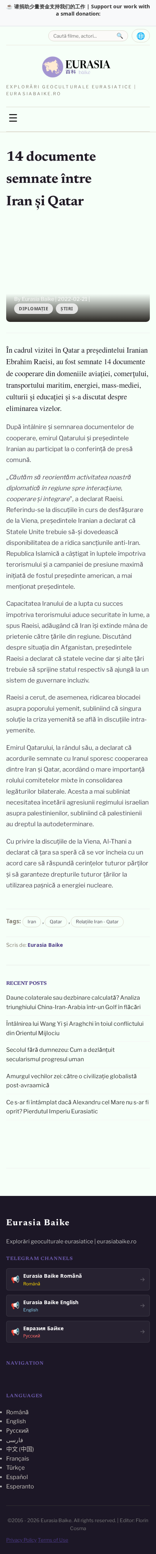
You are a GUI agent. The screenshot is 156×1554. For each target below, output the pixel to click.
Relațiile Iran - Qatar (97, 921)
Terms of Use (53, 1540)
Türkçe (15, 1467)
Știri (67, 309)
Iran (32, 921)
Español (17, 1477)
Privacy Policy (21, 1540)
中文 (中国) (20, 1449)
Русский (17, 1430)
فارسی (14, 1440)
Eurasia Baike (45, 944)
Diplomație (33, 309)
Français (17, 1458)
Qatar (56, 921)
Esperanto (20, 1486)
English (16, 1421)
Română (17, 1412)
